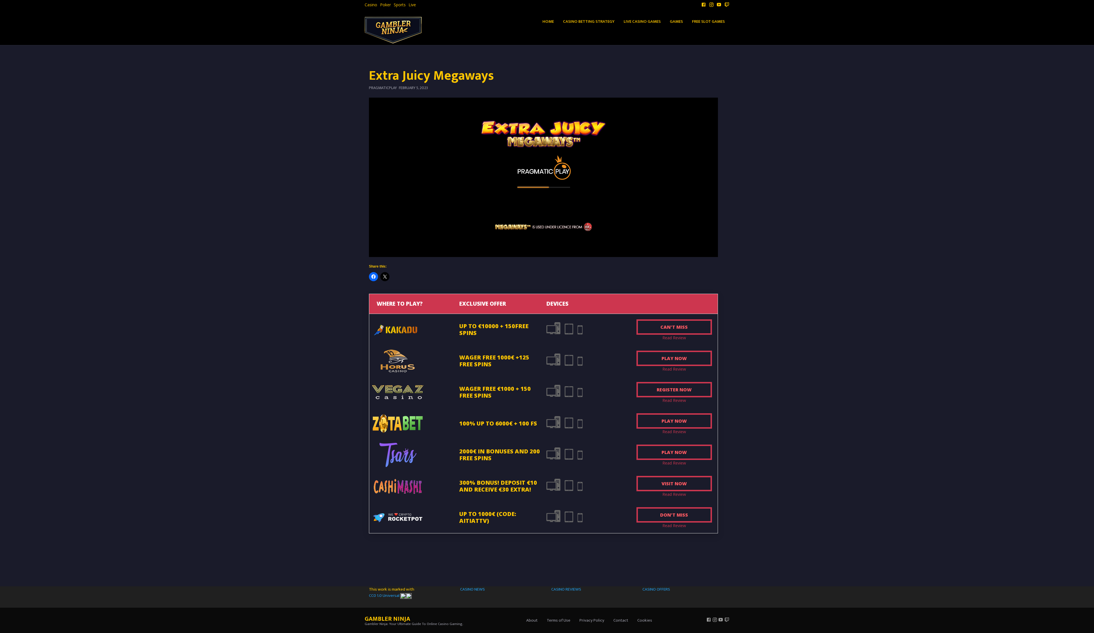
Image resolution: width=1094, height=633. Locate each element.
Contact (620, 620)
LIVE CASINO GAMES (642, 21)
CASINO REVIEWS (566, 589)
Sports (400, 5)
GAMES (676, 21)
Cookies (644, 620)
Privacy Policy (591, 620)
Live (412, 5)
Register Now (674, 390)
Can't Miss (674, 327)
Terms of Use (558, 620)
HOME (548, 21)
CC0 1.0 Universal (384, 595)
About (532, 620)
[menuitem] (371, 5)
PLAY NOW (674, 358)
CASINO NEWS (472, 589)
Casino (371, 5)
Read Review (674, 337)
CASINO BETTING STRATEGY (589, 21)
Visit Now (674, 483)
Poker (385, 5)
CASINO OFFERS (656, 589)
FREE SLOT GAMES (708, 21)
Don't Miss (674, 515)
